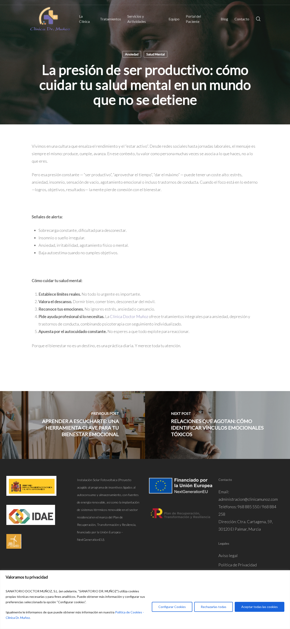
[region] (145, 599)
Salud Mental (155, 54)
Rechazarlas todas (213, 607)
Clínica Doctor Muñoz (129, 316)
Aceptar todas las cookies (259, 607)
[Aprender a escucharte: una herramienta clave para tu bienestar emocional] (72, 425)
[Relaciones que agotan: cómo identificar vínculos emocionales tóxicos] (217, 425)
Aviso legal (228, 555)
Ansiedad (131, 54)
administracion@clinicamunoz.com (248, 499)
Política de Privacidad (237, 564)
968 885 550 (248, 506)
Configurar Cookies (172, 607)
